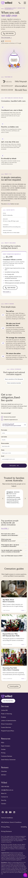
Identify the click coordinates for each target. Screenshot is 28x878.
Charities (4, 771)
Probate (3, 717)
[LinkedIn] (14, 812)
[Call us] (19, 3)
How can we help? (6, 413)
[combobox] (14, 453)
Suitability (24, 827)
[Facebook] (2, 812)
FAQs (2, 742)
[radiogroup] (14, 418)
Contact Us (4, 797)
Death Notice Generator (8, 759)
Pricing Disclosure (6, 831)
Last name (4, 436)
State (2, 450)
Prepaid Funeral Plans (7, 731)
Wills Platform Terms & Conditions (11, 822)
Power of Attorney (6, 713)
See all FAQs (4, 528)
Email (2, 456)
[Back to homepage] (6, 2)
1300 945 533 (9, 33)
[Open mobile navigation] (24, 2)
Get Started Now (8, 701)
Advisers (3, 774)
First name (4, 430)
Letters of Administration (8, 720)
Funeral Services (6, 727)
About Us (3, 793)
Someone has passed (10, 417)
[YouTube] (10, 812)
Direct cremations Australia (14, 383)
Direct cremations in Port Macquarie (14, 379)
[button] (3, 498)
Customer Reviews (6, 756)
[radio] (2, 417)
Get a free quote (5, 37)
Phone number (5, 443)
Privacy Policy (5, 827)
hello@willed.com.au (7, 790)
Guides (3, 749)
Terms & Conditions (7, 817)
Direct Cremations (6, 724)
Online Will (4, 710)
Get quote (12, 465)
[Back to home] (6, 696)
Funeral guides (14, 686)
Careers (3, 803)
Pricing (3, 753)
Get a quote (6, 291)
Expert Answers (5, 746)
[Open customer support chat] (25, 875)
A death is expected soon (11, 419)
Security (3, 800)
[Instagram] (6, 812)
